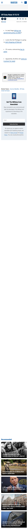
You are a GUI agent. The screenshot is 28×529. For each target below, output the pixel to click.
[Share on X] (20, 19)
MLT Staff (4, 21)
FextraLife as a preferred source (16, 79)
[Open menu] (2, 2)
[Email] (23, 19)
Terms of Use (13, 132)
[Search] (22, 2)
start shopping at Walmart (13, 42)
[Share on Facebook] (17, 19)
